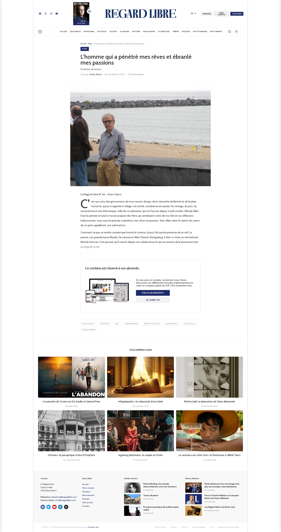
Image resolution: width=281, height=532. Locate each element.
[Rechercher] (229, 31)
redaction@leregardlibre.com (64, 497)
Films (90, 43)
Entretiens (89, 31)
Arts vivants (216, 31)
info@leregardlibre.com (65, 500)
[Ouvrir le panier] (236, 31)
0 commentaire (136, 74)
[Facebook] (40, 14)
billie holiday (88, 324)
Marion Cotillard (152, 324)
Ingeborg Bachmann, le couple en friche (140, 455)
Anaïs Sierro (95, 74)
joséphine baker (131, 324)
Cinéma (175, 31)
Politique (102, 31)
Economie (124, 31)
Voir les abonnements (153, 293)
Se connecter (153, 300)
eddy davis (104, 324)
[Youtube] (57, 14)
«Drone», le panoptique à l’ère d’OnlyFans (71, 455)
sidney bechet (172, 324)
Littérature (163, 31)
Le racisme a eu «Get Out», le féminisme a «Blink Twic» (209, 455)
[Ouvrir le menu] (40, 31)
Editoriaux (75, 31)
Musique (186, 31)
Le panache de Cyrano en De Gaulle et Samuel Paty (71, 401)
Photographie (200, 31)
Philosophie (149, 31)
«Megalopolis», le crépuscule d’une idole (140, 401)
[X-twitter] (46, 14)
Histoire (136, 31)
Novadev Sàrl (93, 527)
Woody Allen (189, 324)
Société (113, 31)
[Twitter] (48, 507)
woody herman (89, 330)
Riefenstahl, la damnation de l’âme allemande (209, 401)
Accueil (63, 31)
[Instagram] (51, 14)
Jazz (117, 324)
